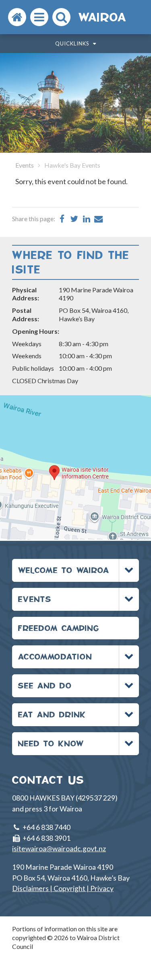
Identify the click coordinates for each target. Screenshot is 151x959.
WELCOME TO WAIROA (64, 570)
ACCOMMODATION (55, 656)
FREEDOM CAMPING (58, 628)
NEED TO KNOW (51, 743)
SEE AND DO (45, 685)
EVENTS (35, 599)
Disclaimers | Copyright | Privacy (63, 888)
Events (24, 165)
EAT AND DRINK (52, 714)
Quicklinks (73, 43)
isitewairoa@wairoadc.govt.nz (59, 848)
